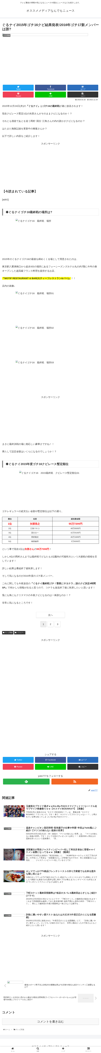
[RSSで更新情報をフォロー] (74, 781)
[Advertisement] (50, 167)
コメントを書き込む (50, 1021)
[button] (93, 542)
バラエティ (20, 632)
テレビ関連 (8, 632)
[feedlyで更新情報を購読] (26, 781)
